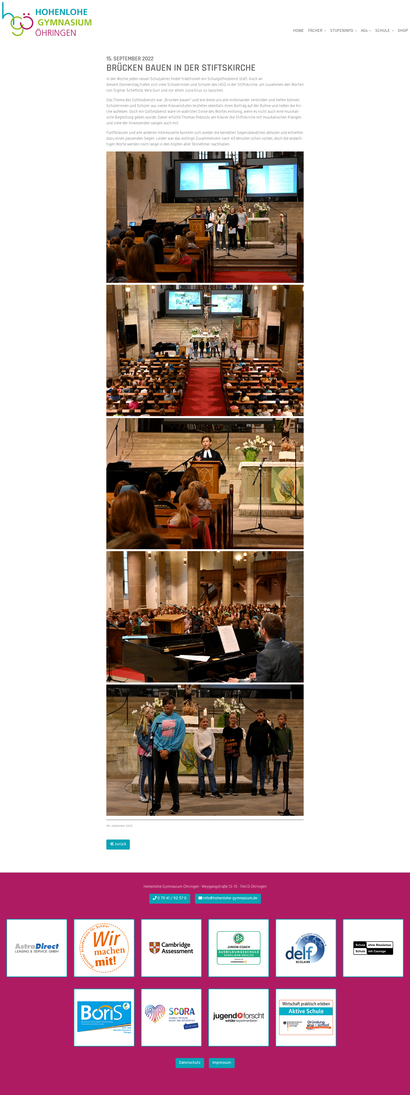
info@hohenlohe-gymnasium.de (229, 898)
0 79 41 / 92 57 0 (172, 898)
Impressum (221, 1063)
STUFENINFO (341, 31)
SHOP (403, 31)
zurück (120, 844)
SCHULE (382, 31)
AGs (364, 31)
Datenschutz (190, 1063)
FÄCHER (315, 31)
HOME (298, 31)
